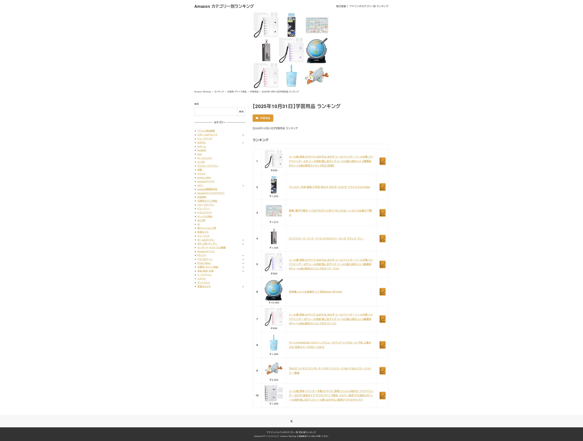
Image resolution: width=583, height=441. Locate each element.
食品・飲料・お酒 (205, 270)
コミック (201, 173)
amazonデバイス (206, 181)
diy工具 (201, 220)
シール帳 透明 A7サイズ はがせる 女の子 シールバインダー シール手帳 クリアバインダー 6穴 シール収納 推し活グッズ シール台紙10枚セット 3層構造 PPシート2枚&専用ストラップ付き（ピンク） (331, 319)
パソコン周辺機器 (206, 130)
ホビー (201, 185)
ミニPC (201, 161)
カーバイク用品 (205, 216)
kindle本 (202, 150)
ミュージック (204, 235)
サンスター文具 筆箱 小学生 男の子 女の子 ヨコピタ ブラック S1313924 (329, 187)
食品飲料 (202, 196)
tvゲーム (202, 146)
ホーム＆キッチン (206, 239)
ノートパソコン (205, 274)
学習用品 (264, 118)
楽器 (200, 169)
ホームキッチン (205, 158)
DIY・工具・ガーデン (207, 243)
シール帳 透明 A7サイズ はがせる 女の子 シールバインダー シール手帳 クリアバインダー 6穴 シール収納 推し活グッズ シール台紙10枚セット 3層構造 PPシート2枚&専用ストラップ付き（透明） (331, 161)
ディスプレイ (204, 282)
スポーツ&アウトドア (207, 134)
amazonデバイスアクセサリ (211, 193)
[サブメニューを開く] (243, 135)
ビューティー (204, 208)
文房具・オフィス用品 (208, 266)
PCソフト (202, 255)
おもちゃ (202, 142)
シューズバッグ (205, 138)
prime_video (204, 177)
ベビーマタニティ (206, 204)
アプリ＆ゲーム (205, 259)
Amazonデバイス (206, 251)
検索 (196, 103)
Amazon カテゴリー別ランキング (224, 6)
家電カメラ (203, 231)
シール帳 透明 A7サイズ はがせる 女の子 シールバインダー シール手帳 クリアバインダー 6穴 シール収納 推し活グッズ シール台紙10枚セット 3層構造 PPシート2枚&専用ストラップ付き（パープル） (331, 264)
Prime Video (204, 263)
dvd (199, 154)
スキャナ (202, 278)
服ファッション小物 (207, 227)
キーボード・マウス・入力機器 (212, 247)
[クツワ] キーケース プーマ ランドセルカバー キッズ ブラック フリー (326, 238)
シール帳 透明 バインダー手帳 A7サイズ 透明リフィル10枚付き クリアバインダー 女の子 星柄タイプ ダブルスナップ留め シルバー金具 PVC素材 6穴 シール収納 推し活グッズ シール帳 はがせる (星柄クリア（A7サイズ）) (331, 395)
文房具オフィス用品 (207, 200)
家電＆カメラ (204, 286)
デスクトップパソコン (208, 165)
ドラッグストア (205, 212)
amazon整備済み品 (207, 189)
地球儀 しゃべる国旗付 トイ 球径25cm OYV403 (315, 291)
